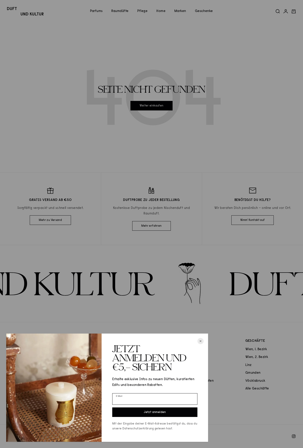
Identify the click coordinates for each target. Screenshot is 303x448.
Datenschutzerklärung (138, 428)
